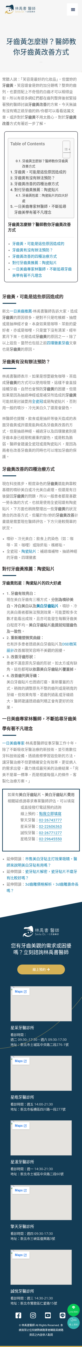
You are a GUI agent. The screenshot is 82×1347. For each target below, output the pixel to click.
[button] (73, 9)
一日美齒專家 (13, 743)
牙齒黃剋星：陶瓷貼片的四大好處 (45, 198)
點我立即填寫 (50, 814)
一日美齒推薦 (21, 311)
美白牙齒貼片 (47, 606)
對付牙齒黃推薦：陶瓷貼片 (36, 190)
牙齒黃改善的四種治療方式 (36, 184)
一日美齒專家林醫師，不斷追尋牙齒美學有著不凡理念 (40, 209)
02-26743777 (50, 820)
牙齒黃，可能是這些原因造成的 (40, 172)
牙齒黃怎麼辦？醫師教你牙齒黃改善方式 (45, 163)
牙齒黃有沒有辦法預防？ (34, 178)
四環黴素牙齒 (58, 343)
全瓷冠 (37, 401)
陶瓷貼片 (28, 551)
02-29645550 (50, 839)
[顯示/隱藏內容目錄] (64, 149)
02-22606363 (50, 826)
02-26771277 (50, 833)
